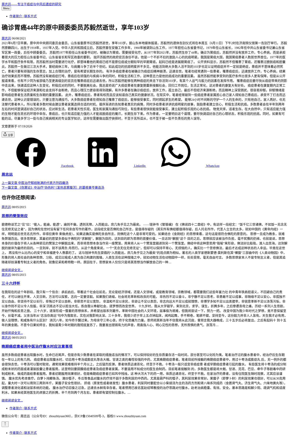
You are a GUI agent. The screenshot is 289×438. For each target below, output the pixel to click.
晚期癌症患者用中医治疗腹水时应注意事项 (37, 346)
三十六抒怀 (11, 283)
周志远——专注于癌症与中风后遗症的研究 (31, 4)
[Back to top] (5, 424)
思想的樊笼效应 (15, 216)
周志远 (6, 38)
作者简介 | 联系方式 (23, 16)
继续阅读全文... (12, 270)
